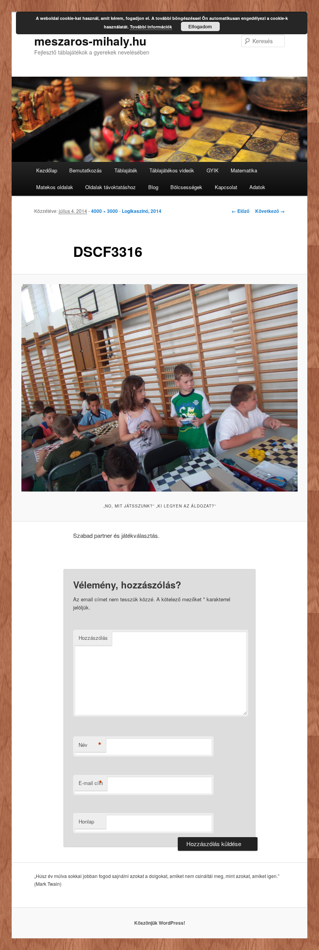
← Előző (240, 210)
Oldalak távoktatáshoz (110, 187)
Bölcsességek (186, 187)
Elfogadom (200, 26)
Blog (153, 187)
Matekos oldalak (54, 187)
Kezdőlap (46, 170)
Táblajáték (125, 170)
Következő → (270, 210)
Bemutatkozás (85, 170)
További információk (151, 27)
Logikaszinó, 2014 (141, 210)
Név (90, 745)
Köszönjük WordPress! (159, 922)
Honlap (86, 821)
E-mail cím (91, 783)
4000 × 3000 (104, 210)
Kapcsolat (226, 187)
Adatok (257, 187)
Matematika (244, 170)
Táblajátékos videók (171, 170)
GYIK (213, 170)
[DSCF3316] (159, 388)
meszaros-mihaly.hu (90, 40)
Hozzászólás (93, 637)
